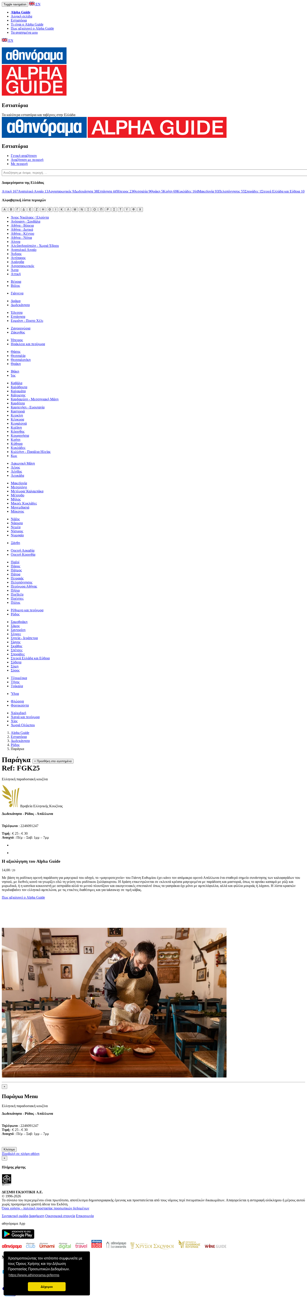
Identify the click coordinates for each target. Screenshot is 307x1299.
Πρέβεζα (17, 594)
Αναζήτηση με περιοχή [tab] (27, 160)
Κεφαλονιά (19, 423)
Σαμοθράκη (19, 622)
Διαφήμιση (36, 1216)
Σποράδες (253, 191)
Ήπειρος (124, 191)
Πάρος (15, 566)
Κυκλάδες (187, 191)
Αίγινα (15, 242)
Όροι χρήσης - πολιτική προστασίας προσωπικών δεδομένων (45, 1208)
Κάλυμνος (18, 395)
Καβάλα (16, 383)
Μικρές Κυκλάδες (24, 503)
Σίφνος (15, 642)
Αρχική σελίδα (21, 16)
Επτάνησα (107, 191)
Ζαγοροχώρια (20, 328)
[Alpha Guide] (34, 93)
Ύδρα (15, 694)
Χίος (14, 721)
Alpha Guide (20, 733)
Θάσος (15, 351)
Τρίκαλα (17, 686)
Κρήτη (170, 191)
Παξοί (15, 562)
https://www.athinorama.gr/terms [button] (34, 1275)
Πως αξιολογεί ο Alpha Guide (32, 28)
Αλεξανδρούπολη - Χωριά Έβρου (35, 246)
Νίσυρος (17, 531)
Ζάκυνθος (18, 332)
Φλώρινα (17, 701)
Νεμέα (15, 527)
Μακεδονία (208, 191)
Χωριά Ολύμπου (23, 725)
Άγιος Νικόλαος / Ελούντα (30, 217)
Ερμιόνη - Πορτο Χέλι (27, 321)
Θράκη (156, 191)
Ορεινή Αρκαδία (22, 550)
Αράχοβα (17, 262)
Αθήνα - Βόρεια (22, 225)
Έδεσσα (16, 312)
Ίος (13, 375)
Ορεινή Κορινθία (23, 554)
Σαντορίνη (18, 630)
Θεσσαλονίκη (21, 360)
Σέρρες (16, 634)
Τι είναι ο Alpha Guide (27, 24)
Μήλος (16, 499)
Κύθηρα (16, 443)
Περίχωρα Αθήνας (24, 586)
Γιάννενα (17, 293)
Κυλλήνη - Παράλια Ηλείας (31, 452)
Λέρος (15, 467)
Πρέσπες (17, 598)
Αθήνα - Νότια (21, 237)
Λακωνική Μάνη (23, 463)
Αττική (10, 191)
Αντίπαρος (18, 258)
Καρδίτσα (18, 403)
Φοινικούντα (20, 705)
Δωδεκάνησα (86, 191)
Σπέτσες (16, 650)
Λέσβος (16, 471)
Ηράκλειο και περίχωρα (28, 344)
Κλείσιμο (9, 1149)
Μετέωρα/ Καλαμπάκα (27, 491)
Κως (14, 456)
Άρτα (14, 270)
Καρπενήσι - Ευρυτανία (27, 407)
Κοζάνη (16, 427)
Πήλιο (15, 590)
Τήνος (15, 682)
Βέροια (16, 281)
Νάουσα (17, 523)
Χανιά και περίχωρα (25, 717)
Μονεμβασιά (20, 507)
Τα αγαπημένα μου (24, 32)
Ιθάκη (15, 371)
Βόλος (15, 285)
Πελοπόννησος (231, 191)
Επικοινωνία (85, 1216)
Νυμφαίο (17, 535)
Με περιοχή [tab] (19, 164)
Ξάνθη (15, 543)
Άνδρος (16, 254)
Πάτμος (16, 570)
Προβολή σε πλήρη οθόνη (20, 1154)
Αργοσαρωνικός (61, 191)
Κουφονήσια (20, 435)
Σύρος (15, 670)
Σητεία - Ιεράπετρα (24, 638)
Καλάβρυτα (19, 387)
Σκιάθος (16, 646)
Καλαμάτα (18, 391)
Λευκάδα (17, 475)
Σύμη (14, 666)
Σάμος (15, 626)
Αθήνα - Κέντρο (22, 233)
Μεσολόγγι (19, 487)
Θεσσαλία (141, 191)
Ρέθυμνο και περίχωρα (27, 610)
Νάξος (15, 519)
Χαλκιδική (18, 713)
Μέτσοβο (17, 495)
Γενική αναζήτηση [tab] (24, 156)
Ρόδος (15, 614)
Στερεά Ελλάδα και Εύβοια (283, 191)
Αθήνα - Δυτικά (22, 229)
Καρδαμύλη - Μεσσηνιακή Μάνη (34, 399)
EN (37, 4)
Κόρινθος (17, 431)
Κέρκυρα (17, 419)
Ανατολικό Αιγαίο (33, 191)
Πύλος (15, 602)
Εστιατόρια (19, 20)
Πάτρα (15, 574)
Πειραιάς (17, 578)
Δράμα (15, 301)
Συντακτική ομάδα (15, 1216)
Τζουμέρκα (19, 678)
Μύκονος (17, 511)
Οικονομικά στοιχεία (60, 1216)
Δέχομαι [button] (47, 1286)
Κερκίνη (17, 415)
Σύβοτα (16, 662)
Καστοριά (18, 411)
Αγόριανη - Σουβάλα (25, 221)
